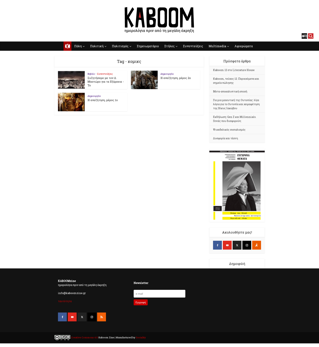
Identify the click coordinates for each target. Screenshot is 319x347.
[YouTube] (227, 245)
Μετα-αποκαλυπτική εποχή (230, 91)
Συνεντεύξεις (193, 46)
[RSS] (101, 317)
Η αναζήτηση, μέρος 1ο (103, 100)
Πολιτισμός (120, 46)
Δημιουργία (167, 73)
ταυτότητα (65, 301)
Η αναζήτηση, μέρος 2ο (175, 78)
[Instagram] (246, 245)
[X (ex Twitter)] (237, 245)
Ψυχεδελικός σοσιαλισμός (229, 129)
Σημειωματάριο (148, 46)
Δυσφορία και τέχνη (225, 138)
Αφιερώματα (243, 46)
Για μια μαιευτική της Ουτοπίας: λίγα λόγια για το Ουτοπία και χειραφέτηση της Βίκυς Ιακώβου (236, 104)
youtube (15, 36)
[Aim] (256, 245)
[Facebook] (217, 245)
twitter (21, 36)
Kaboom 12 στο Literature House (234, 70)
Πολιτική (97, 46)
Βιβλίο (91, 73)
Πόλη (78, 46)
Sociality (140, 337)
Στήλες (169, 46)
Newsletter (141, 283)
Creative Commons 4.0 (84, 337)
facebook (8, 36)
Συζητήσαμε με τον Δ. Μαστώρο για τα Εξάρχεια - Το (106, 81)
